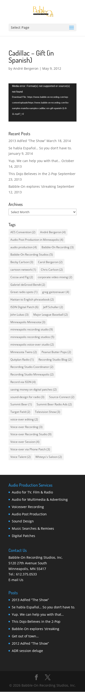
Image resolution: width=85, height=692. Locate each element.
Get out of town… (25, 636)
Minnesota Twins (23, 352)
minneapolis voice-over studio (32, 344)
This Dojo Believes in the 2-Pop (32, 173)
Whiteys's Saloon (48, 457)
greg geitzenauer (55, 292)
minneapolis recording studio (31, 329)
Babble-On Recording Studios (31, 254)
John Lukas (19, 315)
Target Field (20, 412)
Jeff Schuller (53, 307)
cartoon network (23, 270)
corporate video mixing (55, 277)
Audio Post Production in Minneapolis (36, 240)
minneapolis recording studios (32, 337)
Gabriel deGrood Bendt (27, 285)
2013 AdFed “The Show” (27, 140)
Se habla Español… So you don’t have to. (40, 148)
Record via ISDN (23, 382)
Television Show (47, 412)
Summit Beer (21, 404)
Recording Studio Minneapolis (32, 374)
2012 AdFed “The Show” (30, 643)
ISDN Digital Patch (24, 307)
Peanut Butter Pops (56, 352)
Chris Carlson (52, 270)
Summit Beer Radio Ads (54, 404)
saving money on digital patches (33, 389)
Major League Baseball (50, 315)
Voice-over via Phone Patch (30, 449)
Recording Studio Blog (55, 360)
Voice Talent (20, 457)
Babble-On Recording (58, 247)
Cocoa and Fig (21, 277)
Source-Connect (61, 397)
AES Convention (22, 232)
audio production (23, 247)
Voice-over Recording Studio (30, 434)
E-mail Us (15, 580)
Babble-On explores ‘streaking (32, 186)
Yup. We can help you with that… (34, 161)
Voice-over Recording (26, 427)
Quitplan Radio (22, 360)
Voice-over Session (24, 442)
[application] (42, 102)
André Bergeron (25, 68)
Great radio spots (24, 292)
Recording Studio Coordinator (31, 367)
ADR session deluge (27, 650)
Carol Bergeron (50, 262)
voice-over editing (24, 419)
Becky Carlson (21, 262)
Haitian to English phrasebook (32, 299)
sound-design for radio (27, 397)
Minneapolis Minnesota (27, 322)
